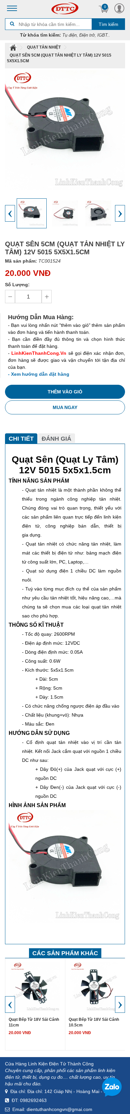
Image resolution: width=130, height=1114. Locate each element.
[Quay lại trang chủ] (14, 47)
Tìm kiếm (108, 24)
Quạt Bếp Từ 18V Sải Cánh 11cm (34, 1022)
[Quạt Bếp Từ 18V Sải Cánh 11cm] (35, 986)
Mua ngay (65, 407)
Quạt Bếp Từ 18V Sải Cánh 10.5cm (94, 1022)
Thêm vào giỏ (65, 391)
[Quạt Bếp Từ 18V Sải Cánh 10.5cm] (95, 986)
